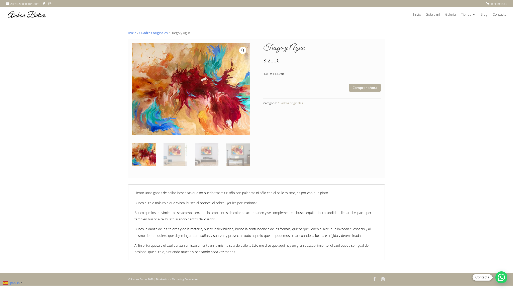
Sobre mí (433, 15)
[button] (242, 50)
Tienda (466, 15)
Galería (450, 15)
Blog (484, 15)
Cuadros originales (153, 33)
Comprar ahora (364, 87)
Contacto (500, 15)
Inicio (417, 15)
